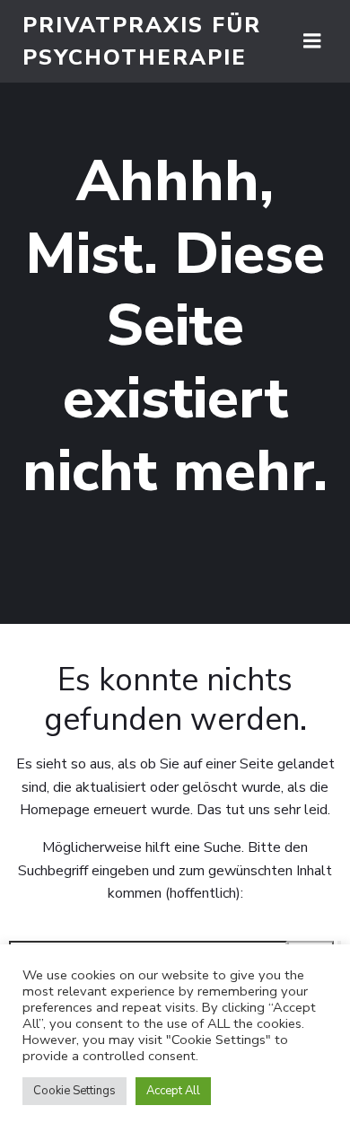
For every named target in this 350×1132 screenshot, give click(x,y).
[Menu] (312, 41)
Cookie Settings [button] (74, 1091)
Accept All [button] (173, 1091)
